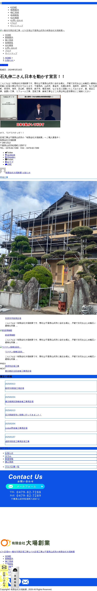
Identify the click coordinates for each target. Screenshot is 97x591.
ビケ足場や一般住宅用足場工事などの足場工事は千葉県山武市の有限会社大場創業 (37, 552)
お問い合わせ (17, 20)
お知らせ (26, 173)
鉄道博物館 (10, 335)
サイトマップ (17, 26)
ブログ (14, 23)
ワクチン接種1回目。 (14, 352)
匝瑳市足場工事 (12, 366)
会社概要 (15, 18)
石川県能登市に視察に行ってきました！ (23, 415)
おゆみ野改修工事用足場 (16, 428)
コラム (8, 456)
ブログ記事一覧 (12, 467)
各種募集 (15, 15)
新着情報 (9, 459)
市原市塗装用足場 (13, 318)
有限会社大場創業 (14, 173)
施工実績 (15, 12)
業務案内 (15, 10)
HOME (14, 7)
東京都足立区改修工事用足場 (18, 371)
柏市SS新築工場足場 (14, 388)
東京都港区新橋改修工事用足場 (19, 401)
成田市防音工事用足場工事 (17, 441)
